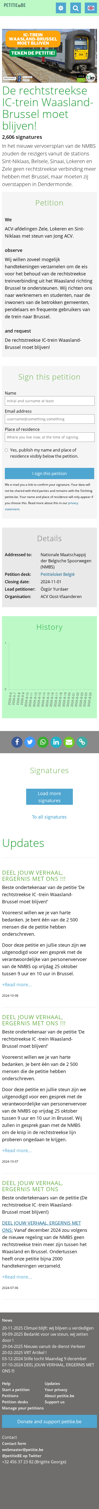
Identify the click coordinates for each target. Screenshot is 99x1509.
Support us (54, 1401)
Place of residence (22, 429)
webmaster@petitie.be (22, 1449)
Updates (52, 1383)
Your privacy (56, 1389)
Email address (18, 411)
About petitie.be (59, 1395)
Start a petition (16, 1389)
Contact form (14, 1443)
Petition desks (15, 1401)
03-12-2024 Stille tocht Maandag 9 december (44, 1358)
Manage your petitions (23, 1407)
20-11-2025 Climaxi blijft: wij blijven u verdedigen (48, 1328)
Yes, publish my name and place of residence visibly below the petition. (44, 453)
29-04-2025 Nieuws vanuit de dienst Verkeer (44, 1346)
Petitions (10, 1395)
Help (6, 1383)
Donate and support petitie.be (49, 1421)
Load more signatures (49, 797)
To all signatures (49, 817)
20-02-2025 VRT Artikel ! (24, 1352)
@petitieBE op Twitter (21, 1455)
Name (10, 393)
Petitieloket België (58, 574)
